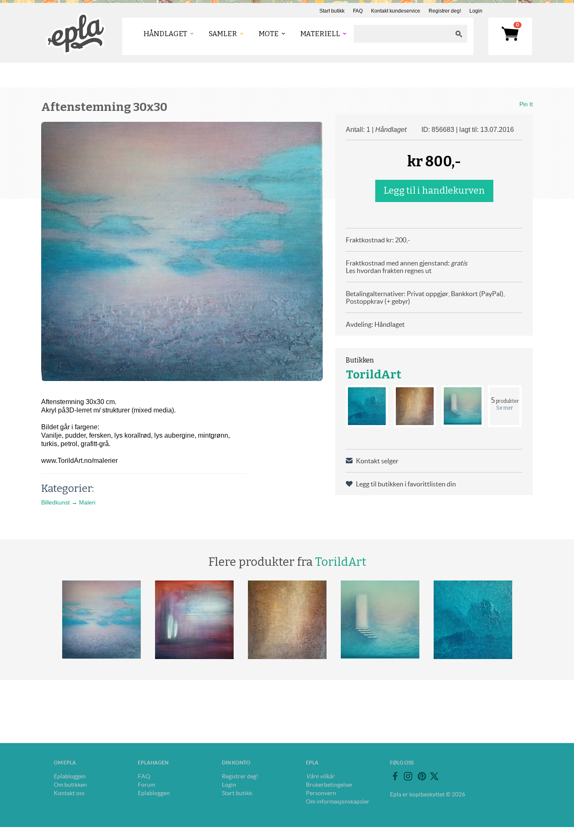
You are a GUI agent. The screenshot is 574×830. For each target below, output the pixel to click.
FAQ (358, 11)
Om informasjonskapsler (337, 801)
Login (475, 11)
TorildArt (373, 374)
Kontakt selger (377, 461)
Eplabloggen (70, 776)
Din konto (236, 762)
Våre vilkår (320, 776)
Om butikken (70, 784)
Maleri (87, 502)
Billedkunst (55, 502)
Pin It (526, 104)
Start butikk (332, 11)
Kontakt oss (69, 793)
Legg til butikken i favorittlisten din (406, 484)
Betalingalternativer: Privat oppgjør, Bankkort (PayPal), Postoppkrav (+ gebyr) (425, 297)
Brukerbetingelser (329, 784)
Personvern (321, 793)
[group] (182, 251)
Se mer (504, 408)
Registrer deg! (445, 11)
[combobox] (402, 34)
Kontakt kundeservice (395, 11)
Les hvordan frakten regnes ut (389, 270)
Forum (146, 784)
